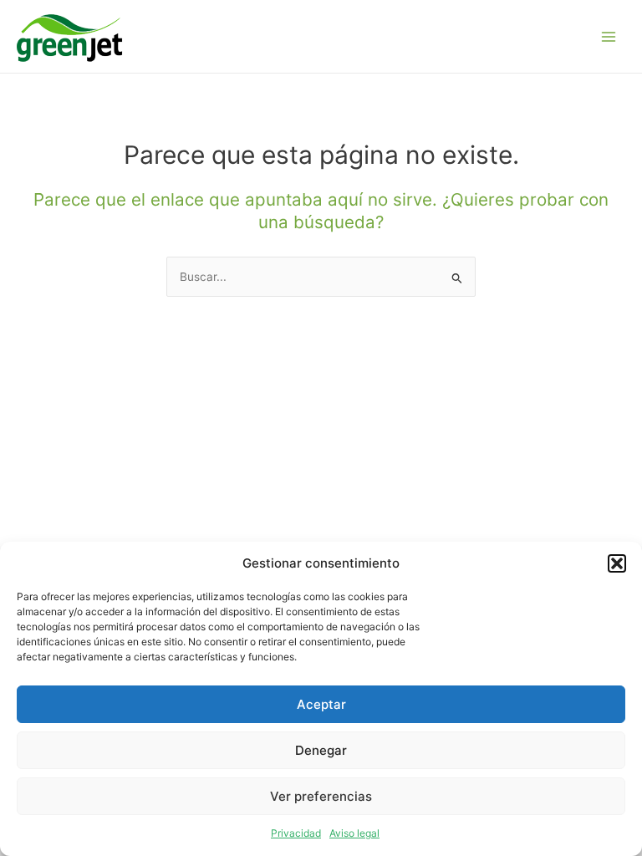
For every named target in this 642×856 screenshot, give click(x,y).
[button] (617, 563)
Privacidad (296, 833)
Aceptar (321, 704)
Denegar (321, 750)
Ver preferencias (321, 796)
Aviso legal (354, 833)
